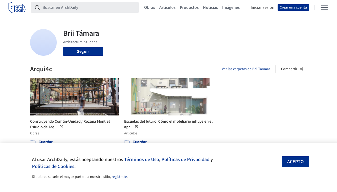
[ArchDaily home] (17, 7)
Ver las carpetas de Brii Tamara (246, 69)
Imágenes (231, 7)
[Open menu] (324, 7)
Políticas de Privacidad (185, 159)
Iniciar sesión (262, 7)
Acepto (295, 161)
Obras (149, 7)
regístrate (119, 176)
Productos (189, 7)
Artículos (167, 7)
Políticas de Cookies (53, 166)
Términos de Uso (141, 159)
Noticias (210, 7)
